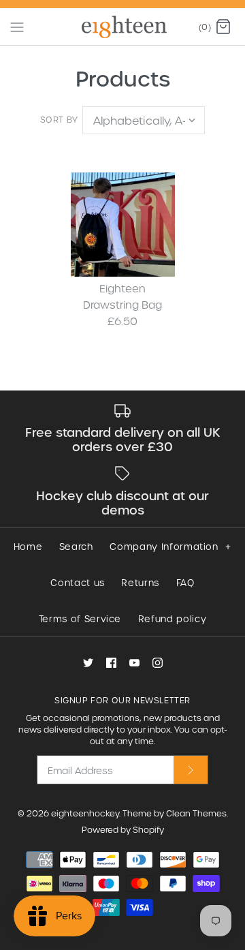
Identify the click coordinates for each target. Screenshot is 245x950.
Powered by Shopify (123, 829)
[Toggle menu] (17, 26)
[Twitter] (88, 663)
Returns (140, 582)
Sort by (59, 119)
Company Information (170, 546)
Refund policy (172, 618)
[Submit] (191, 770)
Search (76, 546)
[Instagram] (157, 663)
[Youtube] (134, 663)
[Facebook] (111, 663)
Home (28, 546)
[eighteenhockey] (123, 26)
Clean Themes (196, 813)
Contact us (77, 582)
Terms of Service (80, 618)
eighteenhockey (85, 813)
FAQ (185, 582)
